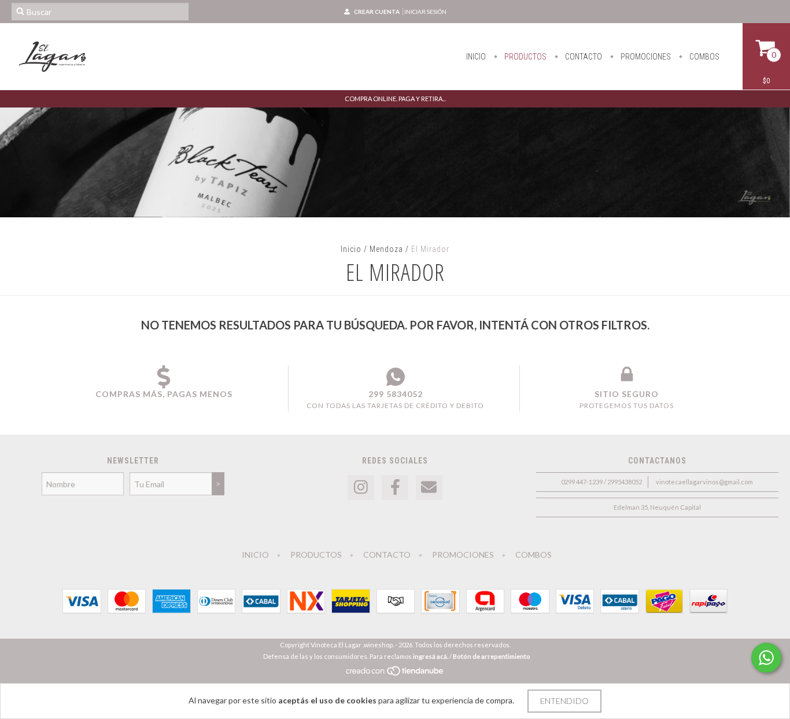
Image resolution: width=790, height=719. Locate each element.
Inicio (476, 56)
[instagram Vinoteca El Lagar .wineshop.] (361, 487)
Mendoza (386, 249)
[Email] (429, 487)
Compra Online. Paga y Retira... (395, 98)
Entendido (564, 701)
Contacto (582, 56)
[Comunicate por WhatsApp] (766, 658)
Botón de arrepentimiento (491, 656)
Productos (525, 56)
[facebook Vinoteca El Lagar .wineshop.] (395, 487)
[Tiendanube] (395, 674)
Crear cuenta (377, 11)
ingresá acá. (430, 656)
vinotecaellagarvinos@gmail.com (704, 481)
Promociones (645, 56)
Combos (703, 56)
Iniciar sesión (425, 11)
